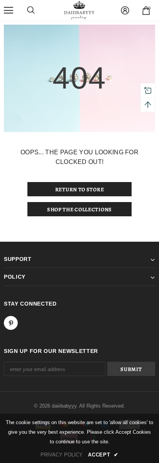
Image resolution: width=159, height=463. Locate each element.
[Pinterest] (11, 323)
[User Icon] (125, 10)
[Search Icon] (31, 10)
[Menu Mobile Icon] (8, 10)
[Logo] (79, 10)
